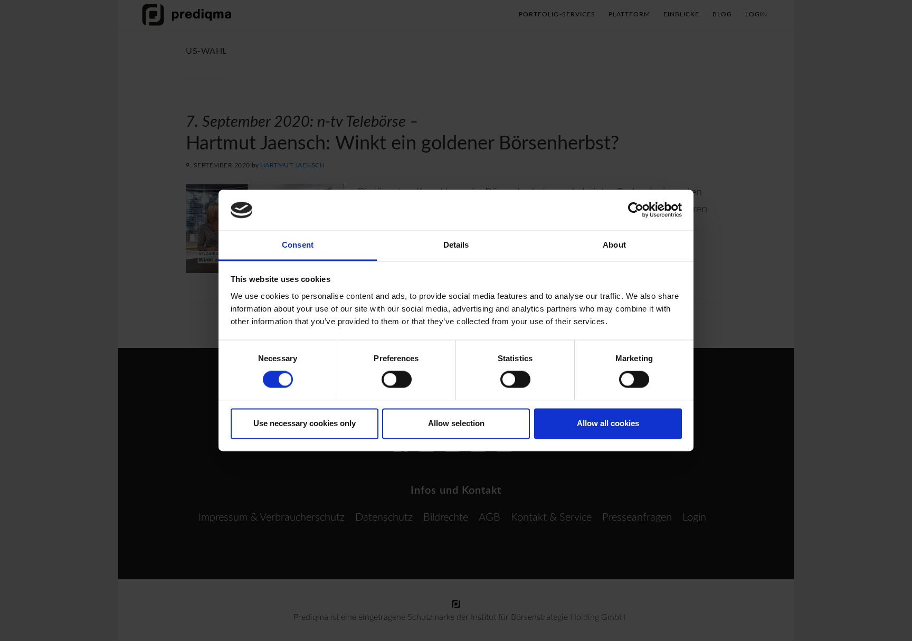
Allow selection (456, 423)
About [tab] (614, 244)
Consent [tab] (298, 244)
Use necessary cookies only (304, 423)
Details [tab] (456, 244)
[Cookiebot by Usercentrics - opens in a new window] (636, 210)
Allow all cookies (608, 423)
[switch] (397, 379)
